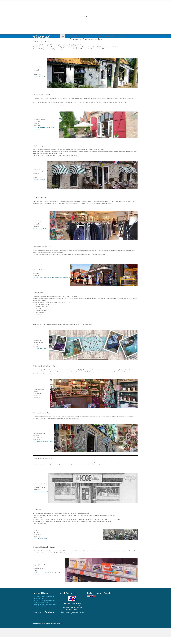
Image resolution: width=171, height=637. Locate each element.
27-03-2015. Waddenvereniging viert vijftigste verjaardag (44, 597)
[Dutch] (88, 597)
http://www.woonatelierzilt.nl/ (40, 348)
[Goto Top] (137, 623)
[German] (94, 597)
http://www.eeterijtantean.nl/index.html (43, 441)
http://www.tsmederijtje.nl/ (40, 538)
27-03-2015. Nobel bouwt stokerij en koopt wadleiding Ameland (44, 601)
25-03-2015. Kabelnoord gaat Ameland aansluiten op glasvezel (45, 605)
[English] (91, 597)
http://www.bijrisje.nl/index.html (41, 229)
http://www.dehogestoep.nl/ (40, 492)
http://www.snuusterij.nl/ (39, 179)
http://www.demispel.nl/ (39, 76)
